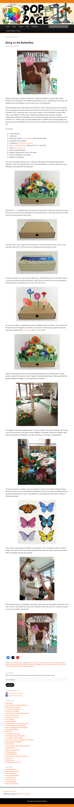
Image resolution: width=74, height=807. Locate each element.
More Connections (11, 773)
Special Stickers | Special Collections (17, 705)
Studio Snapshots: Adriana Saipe (15, 725)
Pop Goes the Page (9, 791)
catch (49, 663)
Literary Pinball (10, 748)
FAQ (27, 26)
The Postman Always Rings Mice (15, 736)
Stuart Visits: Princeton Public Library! (17, 713)
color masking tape (20, 148)
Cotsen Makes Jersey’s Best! (14, 738)
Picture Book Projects (17, 663)
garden (32, 664)
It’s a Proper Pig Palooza (13, 709)
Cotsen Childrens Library (15, 696)
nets (7, 666)
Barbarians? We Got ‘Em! (13, 762)
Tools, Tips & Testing (12, 784)
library (56, 664)
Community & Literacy (12, 715)
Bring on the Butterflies (19, 42)
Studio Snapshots (11, 781)
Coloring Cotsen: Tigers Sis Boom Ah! (17, 723)
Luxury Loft (9, 758)
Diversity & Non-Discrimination (37, 801)
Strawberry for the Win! (12, 717)
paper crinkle (26, 330)
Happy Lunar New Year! (12, 750)
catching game (56, 663)
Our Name (34, 26)
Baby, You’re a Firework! (13, 707)
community (9, 664)
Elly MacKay (26, 664)
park (10, 666)
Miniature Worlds (11, 721)
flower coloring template (18, 145)
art (33, 663)
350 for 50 (8, 731)
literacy (61, 664)
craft (13, 664)
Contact (21, 26)
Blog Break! (9, 703)
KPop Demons (10, 760)
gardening (37, 664)
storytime (30, 666)
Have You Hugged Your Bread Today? (17, 727)
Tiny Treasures (10, 719)
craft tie (37, 330)
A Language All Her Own (13, 734)
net (65, 664)
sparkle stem (27, 138)
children (63, 663)
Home (7, 26)
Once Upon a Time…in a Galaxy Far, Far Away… (20, 740)
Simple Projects (10, 777)
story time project (23, 666)
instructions (48, 664)
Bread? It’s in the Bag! (12, 711)
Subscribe (10, 685)
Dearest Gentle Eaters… (13, 729)
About (14, 26)
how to (42, 664)
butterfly (37, 663)
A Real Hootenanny (11, 752)
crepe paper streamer (25, 143)
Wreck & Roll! (10, 744)
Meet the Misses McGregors (14, 742)
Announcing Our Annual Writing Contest (18, 746)
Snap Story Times (11, 779)
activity (30, 663)
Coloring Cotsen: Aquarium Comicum (17, 756)
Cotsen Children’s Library (13, 31)
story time (14, 666)
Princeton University (64, 792)
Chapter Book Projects (12, 771)
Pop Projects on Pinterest (15, 693)
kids (53, 664)
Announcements (10, 769)
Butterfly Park (44, 663)
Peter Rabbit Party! (11, 754)
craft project (19, 664)
